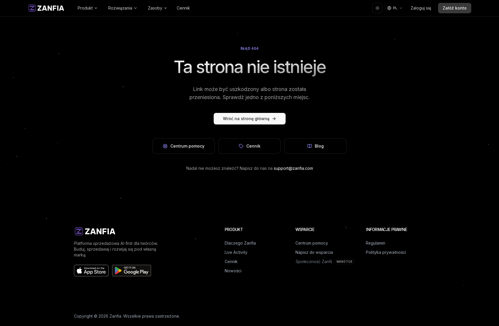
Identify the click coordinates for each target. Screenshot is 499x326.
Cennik (183, 7)
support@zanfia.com (293, 168)
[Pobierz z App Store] (91, 270)
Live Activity (236, 252)
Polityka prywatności (386, 252)
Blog (319, 146)
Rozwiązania (120, 7)
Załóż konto (455, 7)
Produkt (85, 7)
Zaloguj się (421, 7)
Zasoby (155, 7)
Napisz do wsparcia (314, 252)
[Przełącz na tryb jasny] (377, 8)
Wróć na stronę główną (246, 118)
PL (395, 8)
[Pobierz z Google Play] (131, 270)
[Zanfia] (46, 8)
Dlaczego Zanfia (240, 243)
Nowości (233, 270)
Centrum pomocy (187, 146)
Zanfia (115, 316)
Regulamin (375, 243)
